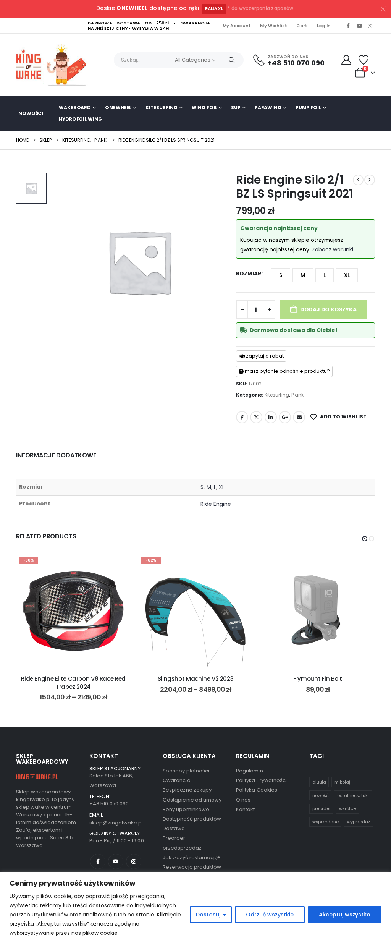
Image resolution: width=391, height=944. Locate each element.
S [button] (280, 275)
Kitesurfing (161, 107)
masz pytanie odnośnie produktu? (287, 371)
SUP (236, 107)
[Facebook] (348, 26)
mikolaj (342, 782)
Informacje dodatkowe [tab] (56, 455)
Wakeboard (75, 107)
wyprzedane (325, 822)
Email (299, 417)
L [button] (324, 275)
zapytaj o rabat (264, 355)
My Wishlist (273, 26)
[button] (364, 538)
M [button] (303, 275)
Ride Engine (215, 504)
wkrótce (347, 808)
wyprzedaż (358, 822)
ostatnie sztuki (353, 795)
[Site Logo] (54, 65)
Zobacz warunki (332, 249)
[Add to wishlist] (119, 565)
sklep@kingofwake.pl (116, 822)
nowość (320, 795)
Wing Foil (204, 107)
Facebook (242, 417)
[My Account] (346, 60)
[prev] (358, 180)
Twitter (256, 417)
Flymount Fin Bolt (317, 679)
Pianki (298, 395)
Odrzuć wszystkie (270, 914)
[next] (369, 180)
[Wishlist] (364, 60)
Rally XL (214, 8)
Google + (285, 417)
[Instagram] (370, 26)
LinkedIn (271, 417)
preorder (321, 808)
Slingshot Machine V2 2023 (196, 679)
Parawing (268, 107)
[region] (195, 908)
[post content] (73, 611)
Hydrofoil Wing (80, 119)
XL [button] (347, 275)
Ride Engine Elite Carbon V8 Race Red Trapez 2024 (73, 682)
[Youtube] (359, 26)
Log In (324, 26)
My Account (237, 26)
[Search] (232, 60)
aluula (319, 782)
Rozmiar (248, 273)
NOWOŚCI (30, 113)
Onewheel (118, 107)
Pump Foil (308, 107)
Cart (301, 26)
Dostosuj (208, 914)
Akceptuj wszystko (344, 914)
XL (222, 487)
